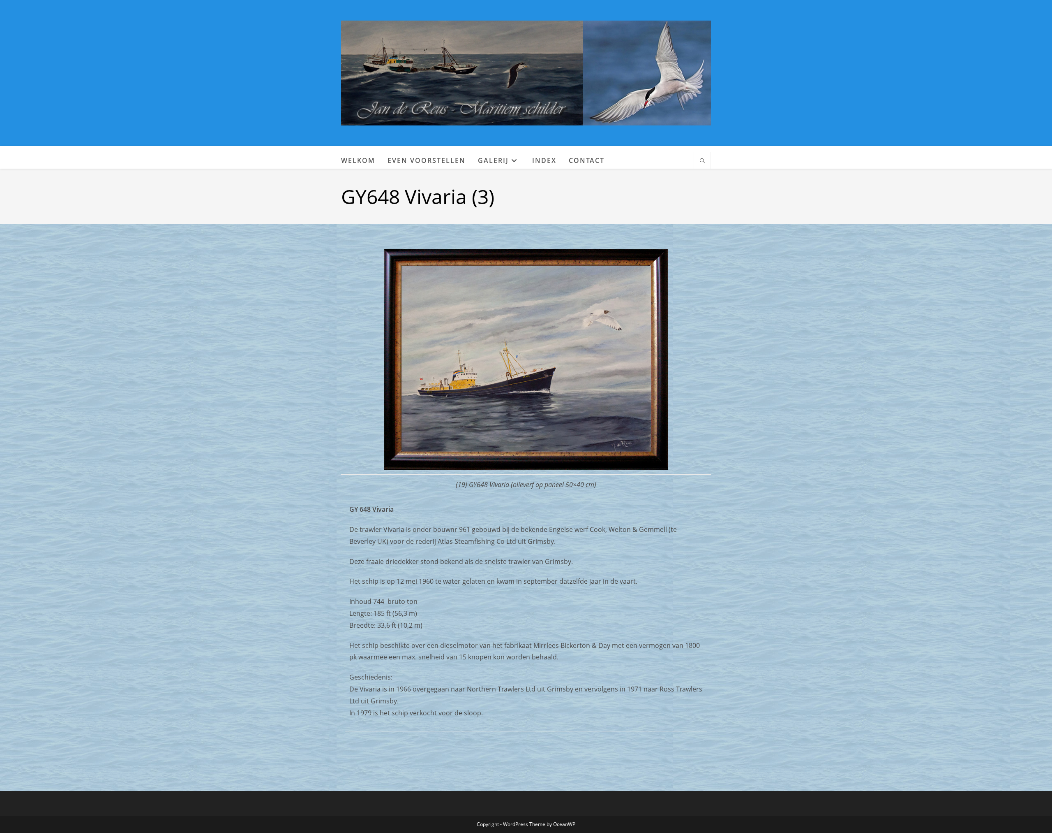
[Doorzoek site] (702, 161)
